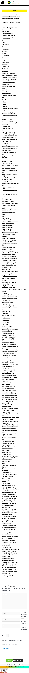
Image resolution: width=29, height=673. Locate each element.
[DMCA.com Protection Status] (14, 660)
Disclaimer (15, 664)
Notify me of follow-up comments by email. (12, 640)
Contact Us (10, 664)
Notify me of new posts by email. (10, 644)
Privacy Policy (21, 664)
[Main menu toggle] (2, 2)
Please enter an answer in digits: (24, 629)
